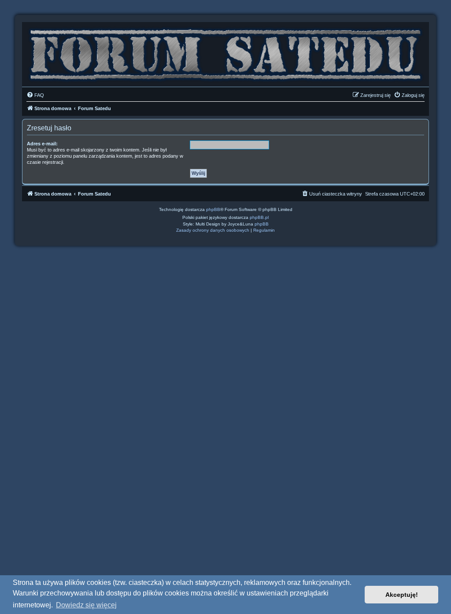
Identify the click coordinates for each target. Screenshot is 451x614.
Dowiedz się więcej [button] (86, 605)
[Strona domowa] (225, 52)
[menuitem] (35, 95)
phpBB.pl (259, 217)
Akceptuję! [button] (401, 594)
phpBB (213, 209)
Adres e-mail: (42, 143)
